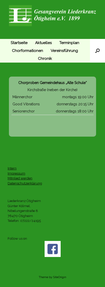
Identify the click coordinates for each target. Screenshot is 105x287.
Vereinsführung (64, 50)
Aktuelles (43, 42)
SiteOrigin (59, 277)
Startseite (19, 42)
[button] (97, 51)
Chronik (45, 58)
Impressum (16, 173)
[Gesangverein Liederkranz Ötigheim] (52, 15)
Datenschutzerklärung (25, 183)
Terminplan (69, 42)
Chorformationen (27, 50)
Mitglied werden (20, 178)
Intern (12, 168)
